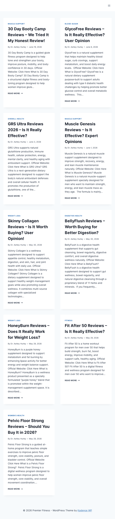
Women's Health (16, 415)
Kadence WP (85, 510)
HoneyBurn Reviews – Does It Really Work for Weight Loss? (28, 331)
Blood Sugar (71, 24)
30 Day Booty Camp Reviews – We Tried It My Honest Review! (28, 34)
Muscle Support (16, 24)
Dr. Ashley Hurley (18, 47)
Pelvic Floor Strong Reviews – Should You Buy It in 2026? (29, 426)
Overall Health (16, 119)
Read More (15, 93)
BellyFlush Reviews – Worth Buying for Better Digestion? (85, 227)
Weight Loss (14, 216)
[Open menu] (109, 5)
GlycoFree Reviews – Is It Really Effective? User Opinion (85, 34)
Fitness (68, 320)
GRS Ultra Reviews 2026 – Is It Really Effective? (25, 130)
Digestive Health (73, 216)
